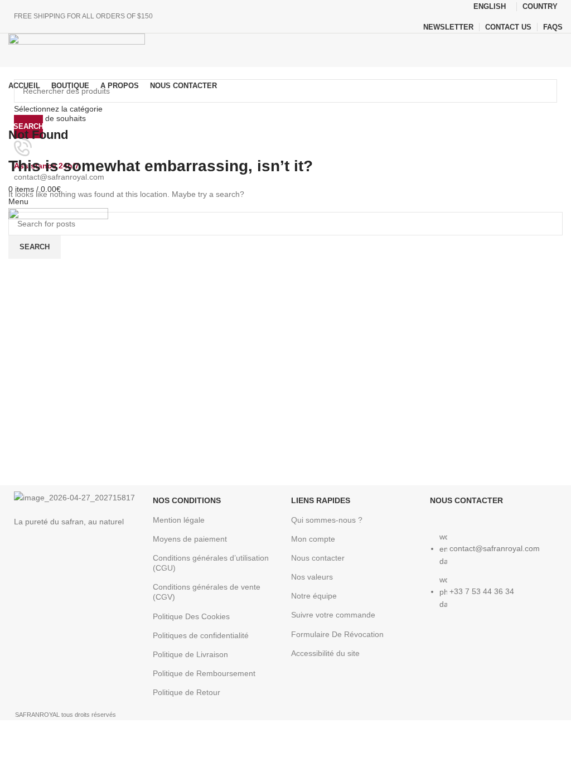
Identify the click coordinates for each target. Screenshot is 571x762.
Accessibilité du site (325, 653)
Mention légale (179, 519)
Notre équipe (314, 595)
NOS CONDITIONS (187, 500)
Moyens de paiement (190, 538)
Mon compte (313, 538)
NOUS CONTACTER (466, 500)
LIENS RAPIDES (320, 500)
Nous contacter (318, 557)
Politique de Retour (186, 692)
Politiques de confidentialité (201, 635)
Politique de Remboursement (204, 673)
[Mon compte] (12, 100)
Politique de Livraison (190, 654)
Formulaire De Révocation (337, 634)
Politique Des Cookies (191, 616)
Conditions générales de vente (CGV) (206, 591)
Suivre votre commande (333, 614)
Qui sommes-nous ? (326, 519)
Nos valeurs (312, 576)
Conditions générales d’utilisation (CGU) (211, 562)
